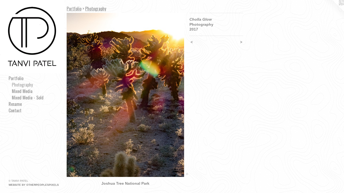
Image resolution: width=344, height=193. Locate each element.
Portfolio (16, 78)
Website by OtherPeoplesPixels (34, 184)
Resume (15, 104)
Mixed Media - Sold (28, 97)
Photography (22, 84)
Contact (15, 110)
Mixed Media (22, 91)
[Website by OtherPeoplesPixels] (333, 10)
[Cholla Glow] (125, 95)
